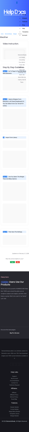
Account (24, 35)
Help (23, 28)
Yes (12, 262)
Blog (23, 25)
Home (24, 15)
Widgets (24, 18)
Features (24, 21)
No (18, 262)
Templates (24, 32)
